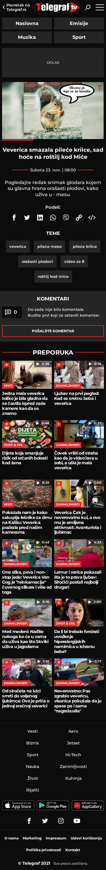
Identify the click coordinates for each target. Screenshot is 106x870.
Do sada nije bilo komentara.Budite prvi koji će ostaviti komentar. (64, 312)
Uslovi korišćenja (86, 838)
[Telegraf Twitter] (45, 821)
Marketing (32, 838)
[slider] (53, 140)
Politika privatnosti (43, 850)
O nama (11, 838)
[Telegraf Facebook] (29, 821)
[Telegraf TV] (77, 821)
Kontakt (72, 850)
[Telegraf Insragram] (61, 821)
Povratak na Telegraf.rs (18, 7)
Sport (79, 37)
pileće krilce (85, 246)
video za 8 (74, 261)
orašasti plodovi (37, 261)
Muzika (27, 37)
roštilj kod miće (53, 276)
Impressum (56, 838)
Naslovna (27, 23)
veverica (17, 246)
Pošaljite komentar (53, 331)
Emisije (79, 23)
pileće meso (49, 246)
